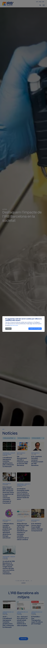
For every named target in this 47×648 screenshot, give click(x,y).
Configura (8, 328)
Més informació (14, 325)
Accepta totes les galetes (35, 328)
